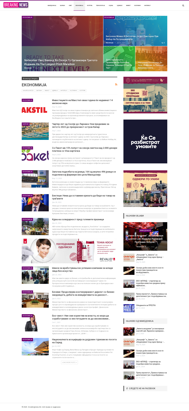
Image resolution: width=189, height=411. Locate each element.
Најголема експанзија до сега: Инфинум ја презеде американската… (151, 65)
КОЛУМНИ (137, 5)
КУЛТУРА (89, 5)
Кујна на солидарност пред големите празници (78, 219)
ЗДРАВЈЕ (119, 5)
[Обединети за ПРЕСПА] (128, 308)
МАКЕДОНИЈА (52, 5)
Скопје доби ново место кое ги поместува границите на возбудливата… (149, 270)
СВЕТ (70, 5)
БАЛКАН (62, 5)
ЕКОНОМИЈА (79, 5)
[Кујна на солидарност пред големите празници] (35, 226)
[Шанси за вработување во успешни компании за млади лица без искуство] (35, 275)
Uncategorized (28, 90)
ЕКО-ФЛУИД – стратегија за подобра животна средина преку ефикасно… (150, 283)
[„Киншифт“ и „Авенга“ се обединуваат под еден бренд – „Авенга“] (128, 258)
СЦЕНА (111, 5)
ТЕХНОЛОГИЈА (100, 5)
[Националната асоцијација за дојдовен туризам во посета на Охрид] (35, 346)
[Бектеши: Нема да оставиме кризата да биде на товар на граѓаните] (35, 202)
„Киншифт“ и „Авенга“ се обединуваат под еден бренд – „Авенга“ (150, 257)
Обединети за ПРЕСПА (146, 305)
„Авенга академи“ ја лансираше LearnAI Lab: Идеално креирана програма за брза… (145, 238)
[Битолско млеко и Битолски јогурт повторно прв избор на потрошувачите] (135, 31)
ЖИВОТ (128, 5)
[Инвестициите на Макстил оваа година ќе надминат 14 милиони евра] (35, 107)
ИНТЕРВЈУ (147, 5)
